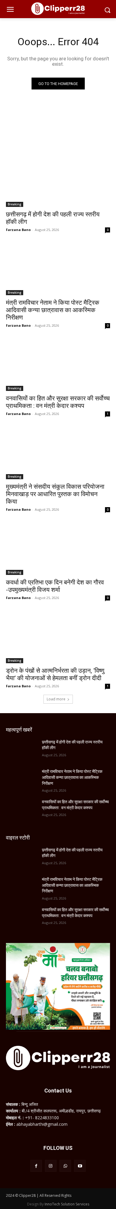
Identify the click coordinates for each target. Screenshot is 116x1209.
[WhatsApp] (65, 1166)
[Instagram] (51, 1166)
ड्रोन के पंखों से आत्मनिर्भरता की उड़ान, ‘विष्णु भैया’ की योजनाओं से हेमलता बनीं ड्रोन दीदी (55, 674)
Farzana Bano (18, 229)
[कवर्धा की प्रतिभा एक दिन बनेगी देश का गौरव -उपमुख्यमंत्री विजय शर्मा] (58, 549)
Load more (56, 699)
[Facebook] (36, 1166)
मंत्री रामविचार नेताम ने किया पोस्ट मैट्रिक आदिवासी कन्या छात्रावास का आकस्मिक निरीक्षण (52, 310)
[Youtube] (80, 1166)
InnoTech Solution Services (67, 1204)
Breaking (14, 204)
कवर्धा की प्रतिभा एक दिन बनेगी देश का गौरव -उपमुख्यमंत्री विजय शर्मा (55, 586)
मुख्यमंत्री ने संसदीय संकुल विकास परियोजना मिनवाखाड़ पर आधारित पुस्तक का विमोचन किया (55, 494)
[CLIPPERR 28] (58, 8)
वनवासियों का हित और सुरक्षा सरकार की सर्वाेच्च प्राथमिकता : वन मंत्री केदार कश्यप (58, 402)
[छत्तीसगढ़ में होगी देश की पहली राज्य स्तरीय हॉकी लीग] (58, 181)
